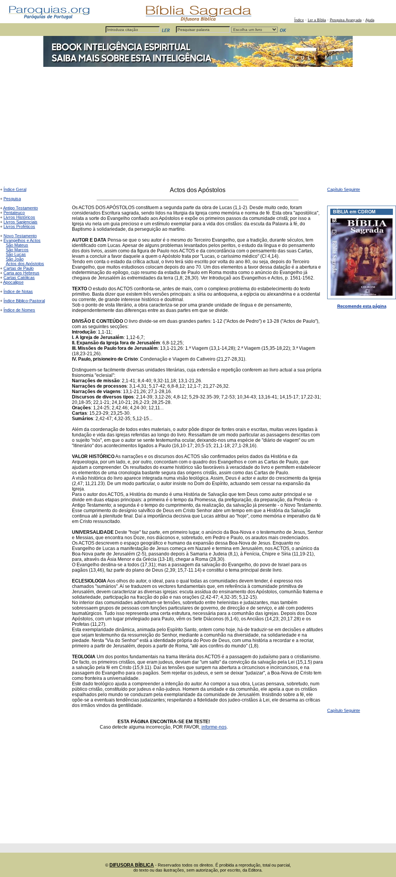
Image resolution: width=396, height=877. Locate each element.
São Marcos (17, 249)
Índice (299, 20)
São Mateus (17, 245)
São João (15, 259)
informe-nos (214, 727)
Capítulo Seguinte (343, 189)
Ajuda (369, 20)
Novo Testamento (20, 235)
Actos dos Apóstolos (25, 263)
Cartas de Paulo (18, 268)
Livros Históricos (19, 217)
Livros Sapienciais (20, 222)
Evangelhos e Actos (22, 240)
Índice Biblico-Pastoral (24, 300)
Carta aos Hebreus (21, 273)
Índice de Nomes (19, 310)
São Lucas (16, 254)
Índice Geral (14, 189)
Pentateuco (14, 212)
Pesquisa (12, 198)
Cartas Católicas (19, 277)
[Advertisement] (198, 129)
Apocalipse (13, 282)
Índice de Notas (18, 291)
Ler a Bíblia (317, 20)
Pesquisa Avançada (346, 20)
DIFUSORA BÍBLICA (131, 865)
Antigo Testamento (20, 208)
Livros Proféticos (19, 226)
